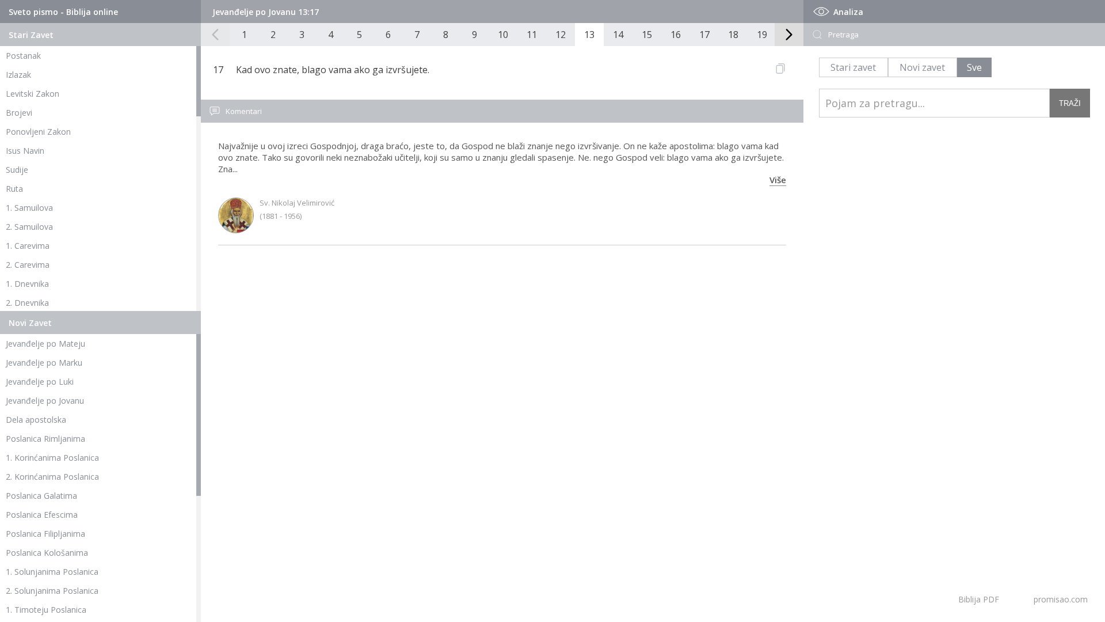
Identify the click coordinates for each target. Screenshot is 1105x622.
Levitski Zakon (32, 93)
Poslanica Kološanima (47, 552)
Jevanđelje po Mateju (45, 343)
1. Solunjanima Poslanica (52, 571)
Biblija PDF (978, 599)
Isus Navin (25, 150)
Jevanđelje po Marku (44, 362)
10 (503, 34)
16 (675, 34)
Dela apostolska (36, 419)
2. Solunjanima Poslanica (52, 590)
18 (733, 34)
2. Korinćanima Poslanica (52, 476)
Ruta (14, 188)
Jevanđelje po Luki (40, 381)
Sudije (17, 169)
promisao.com (1061, 599)
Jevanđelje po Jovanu (45, 400)
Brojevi (19, 112)
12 (560, 34)
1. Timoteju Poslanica (46, 609)
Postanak (23, 55)
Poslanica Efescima (42, 514)
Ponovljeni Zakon (38, 131)
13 (589, 34)
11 (532, 34)
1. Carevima (27, 245)
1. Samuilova (29, 207)
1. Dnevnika (27, 283)
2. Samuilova (29, 226)
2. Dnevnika (27, 302)
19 (762, 34)
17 (704, 34)
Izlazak (18, 74)
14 (618, 34)
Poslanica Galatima (41, 495)
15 (647, 34)
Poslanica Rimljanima (45, 438)
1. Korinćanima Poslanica (52, 457)
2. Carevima (27, 264)
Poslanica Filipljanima (45, 533)
